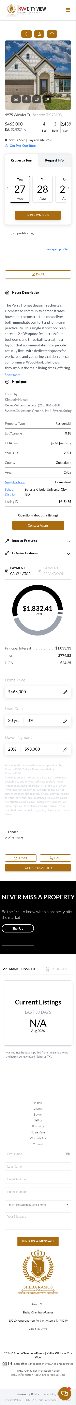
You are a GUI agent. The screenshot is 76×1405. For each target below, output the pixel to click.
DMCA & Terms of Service (41, 1400)
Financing (38, 1126)
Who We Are (38, 1138)
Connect (38, 1144)
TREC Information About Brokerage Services (38, 1374)
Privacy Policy (13, 1400)
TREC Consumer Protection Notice (38, 1370)
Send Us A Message (38, 1241)
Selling (38, 1120)
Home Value (38, 1132)
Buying (38, 1114)
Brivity (35, 1394)
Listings (38, 1108)
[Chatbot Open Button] (64, 1393)
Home (38, 1102)
